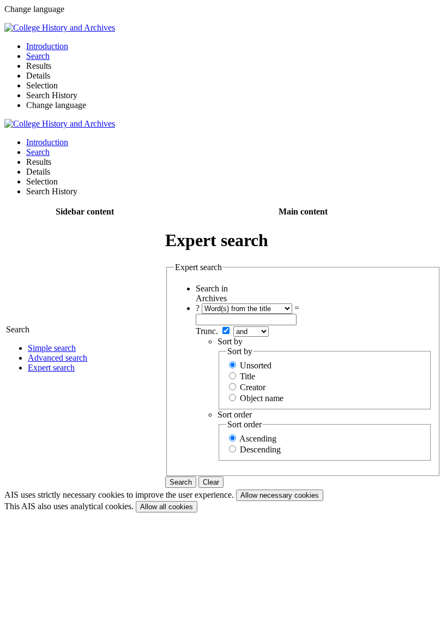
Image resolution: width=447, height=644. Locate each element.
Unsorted (255, 365)
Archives (211, 298)
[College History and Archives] (59, 27)
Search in (212, 288)
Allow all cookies (166, 507)
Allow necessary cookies (279, 495)
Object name (261, 398)
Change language (56, 105)
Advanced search (57, 357)
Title (247, 376)
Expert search (51, 367)
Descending (260, 449)
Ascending (257, 438)
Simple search (52, 348)
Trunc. (207, 331)
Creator (252, 387)
